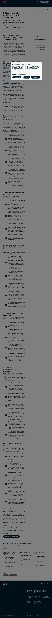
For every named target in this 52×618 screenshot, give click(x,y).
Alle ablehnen (27, 77)
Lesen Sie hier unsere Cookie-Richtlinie (19, 74)
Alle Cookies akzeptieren (35, 77)
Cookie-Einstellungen (17, 77)
